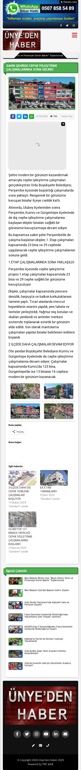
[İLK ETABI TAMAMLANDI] (54, 478)
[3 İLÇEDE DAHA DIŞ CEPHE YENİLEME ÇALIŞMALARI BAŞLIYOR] (22, 478)
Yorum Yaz (67, 116)
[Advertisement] (36, 145)
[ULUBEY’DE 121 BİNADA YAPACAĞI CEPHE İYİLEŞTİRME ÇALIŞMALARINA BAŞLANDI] (22, 519)
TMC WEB (47, 764)
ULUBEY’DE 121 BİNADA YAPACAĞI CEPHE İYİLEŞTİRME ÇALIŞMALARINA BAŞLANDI (20, 537)
